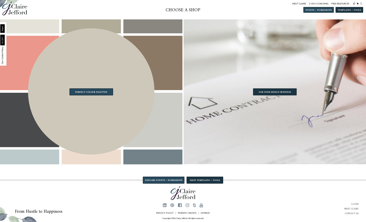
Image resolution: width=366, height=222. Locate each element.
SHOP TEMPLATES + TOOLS (205, 180)
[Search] (354, 3)
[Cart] (357, 4)
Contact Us (352, 214)
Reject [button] (2, 28)
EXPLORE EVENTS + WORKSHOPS (163, 180)
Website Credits (187, 213)
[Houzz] (194, 205)
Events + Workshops (319, 10)
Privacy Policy (165, 213)
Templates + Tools (349, 10)
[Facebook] (180, 205)
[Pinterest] (172, 205)
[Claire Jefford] (183, 192)
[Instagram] (187, 205)
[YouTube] (201, 205)
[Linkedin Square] (165, 205)
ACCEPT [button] (2, 40)
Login (355, 204)
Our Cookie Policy (2, 55)
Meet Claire (351, 209)
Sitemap (205, 213)
